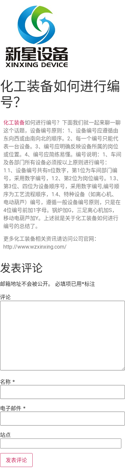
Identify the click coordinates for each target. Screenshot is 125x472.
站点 (5, 434)
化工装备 (14, 122)
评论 (5, 297)
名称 (7, 381)
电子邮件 (13, 408)
